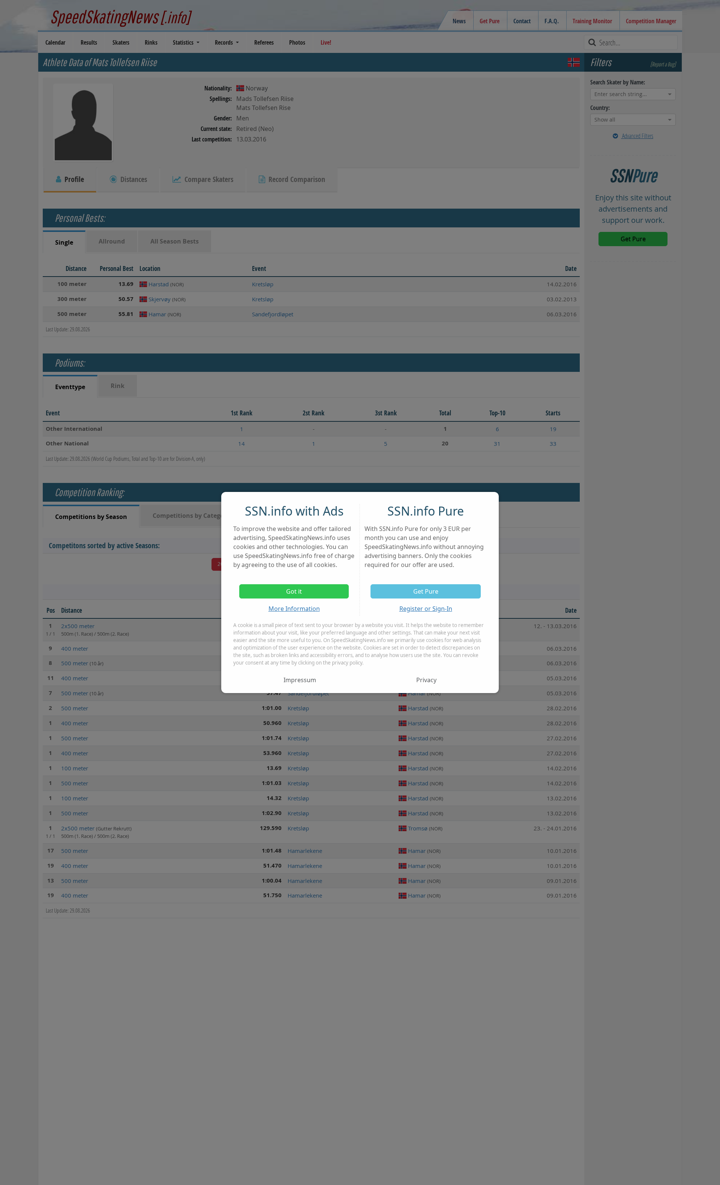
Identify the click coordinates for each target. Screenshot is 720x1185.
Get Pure (425, 591)
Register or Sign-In (425, 609)
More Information (294, 609)
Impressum (300, 680)
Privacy (426, 680)
